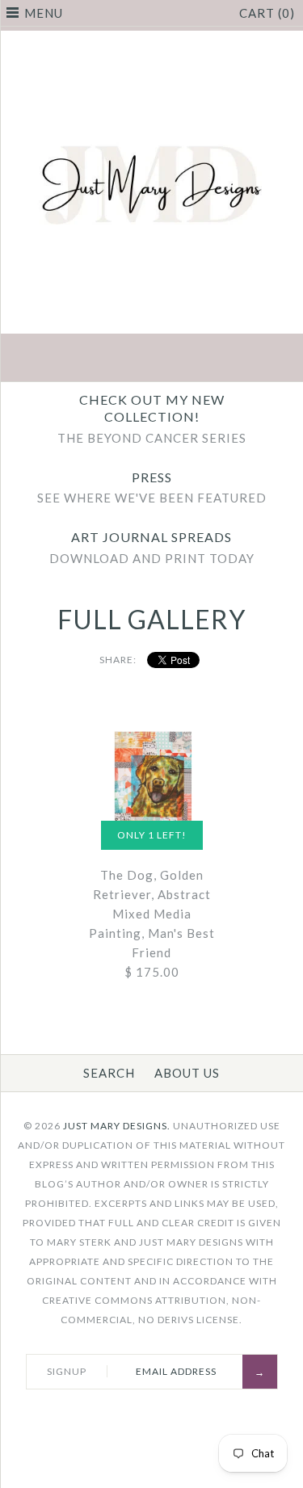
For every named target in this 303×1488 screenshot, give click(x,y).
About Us (187, 1073)
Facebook (76, 359)
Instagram (190, 359)
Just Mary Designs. (116, 1126)
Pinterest (152, 359)
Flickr (228, 359)
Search (109, 1073)
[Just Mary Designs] (151, 40)
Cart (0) (267, 13)
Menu (43, 13)
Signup (66, 1371)
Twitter (114, 359)
